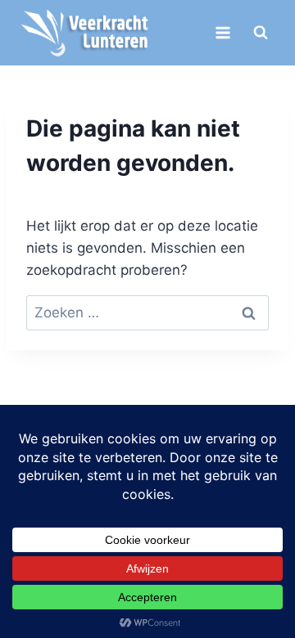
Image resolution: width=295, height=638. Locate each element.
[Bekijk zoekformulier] (260, 32)
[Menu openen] (222, 32)
